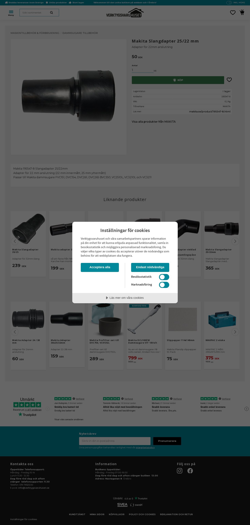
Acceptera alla (99, 267)
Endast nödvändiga (150, 267)
